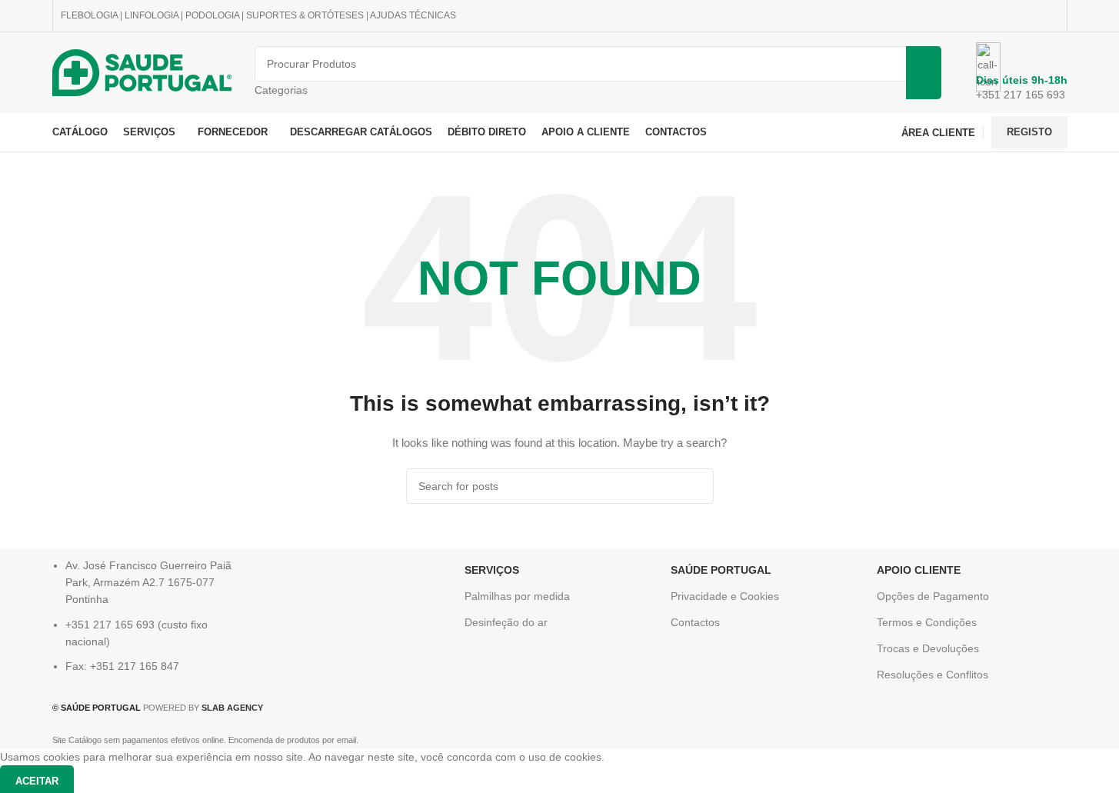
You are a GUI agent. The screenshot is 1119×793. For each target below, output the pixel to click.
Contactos (695, 622)
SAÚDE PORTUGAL (721, 570)
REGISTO (1029, 132)
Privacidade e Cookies (725, 596)
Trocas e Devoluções (928, 648)
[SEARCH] (696, 486)
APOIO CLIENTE (919, 570)
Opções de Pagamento (933, 596)
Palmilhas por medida (517, 596)
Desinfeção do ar (506, 622)
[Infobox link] (559, 76)
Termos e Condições (927, 622)
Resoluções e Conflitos (932, 674)
